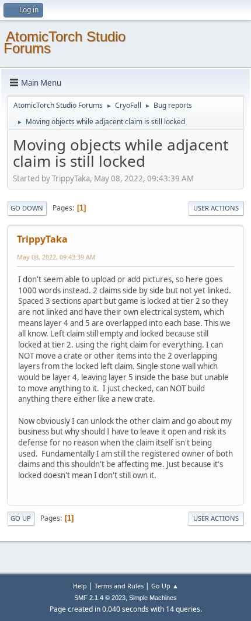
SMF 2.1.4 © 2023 (100, 597)
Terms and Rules (119, 585)
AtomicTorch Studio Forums (65, 42)
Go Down (27, 208)
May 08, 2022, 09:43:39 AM (56, 256)
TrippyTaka (42, 239)
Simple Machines (153, 597)
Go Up (21, 518)
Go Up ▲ (165, 585)
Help (80, 585)
